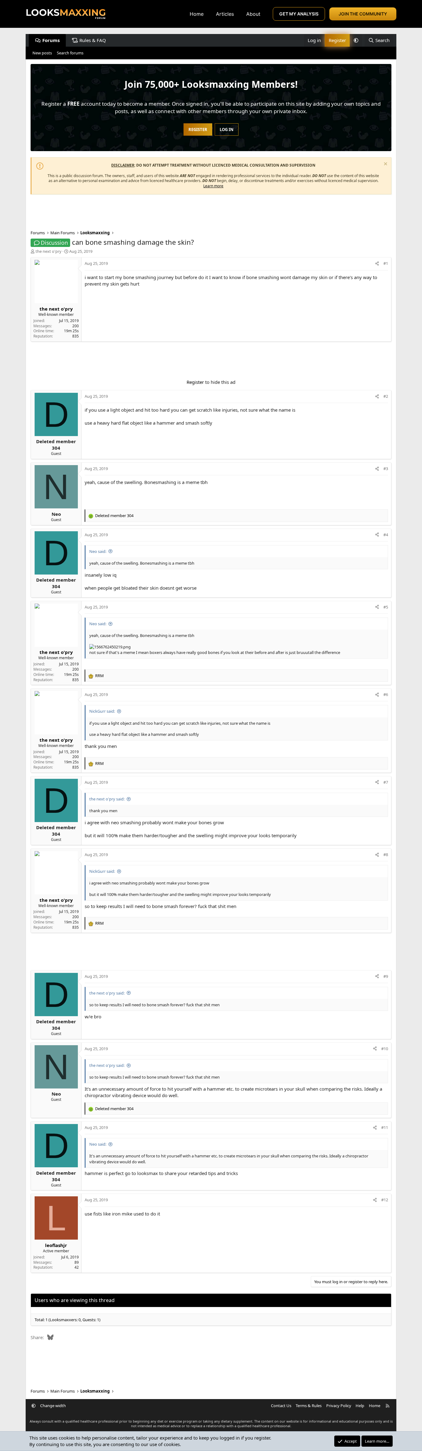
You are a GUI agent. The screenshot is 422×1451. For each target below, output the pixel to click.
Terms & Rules (309, 1405)
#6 (385, 694)
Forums (51, 40)
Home (197, 14)
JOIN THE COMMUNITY (363, 13)
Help (360, 1405)
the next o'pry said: (106, 799)
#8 (385, 854)
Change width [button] (53, 1405)
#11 (384, 1127)
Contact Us (281, 1405)
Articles (225, 14)
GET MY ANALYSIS (299, 13)
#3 (385, 468)
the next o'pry (48, 251)
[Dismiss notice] (384, 164)
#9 (385, 976)
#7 (385, 782)
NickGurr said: (102, 711)
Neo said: (97, 551)
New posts (42, 53)
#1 (385, 263)
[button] (356, 40)
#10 (384, 1048)
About (253, 14)
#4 (385, 534)
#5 (385, 607)
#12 (384, 1200)
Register (195, 382)
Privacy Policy (338, 1405)
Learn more (213, 186)
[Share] (377, 263)
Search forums (70, 53)
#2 (385, 396)
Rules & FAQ (92, 40)
